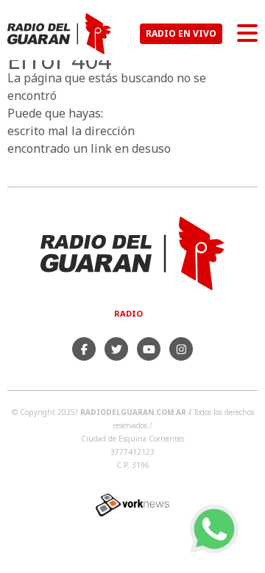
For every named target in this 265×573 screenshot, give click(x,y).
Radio (128, 313)
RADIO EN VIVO (181, 33)
